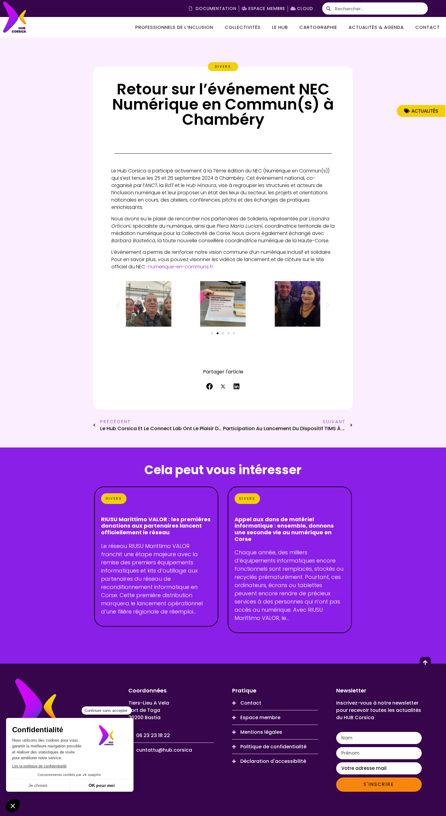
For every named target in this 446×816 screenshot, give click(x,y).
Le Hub (280, 27)
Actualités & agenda (376, 27)
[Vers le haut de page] (425, 662)
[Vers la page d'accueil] (14, 18)
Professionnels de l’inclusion (174, 27)
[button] (118, 305)
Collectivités (243, 27)
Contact (427, 27)
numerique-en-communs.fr (180, 266)
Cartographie (318, 27)
